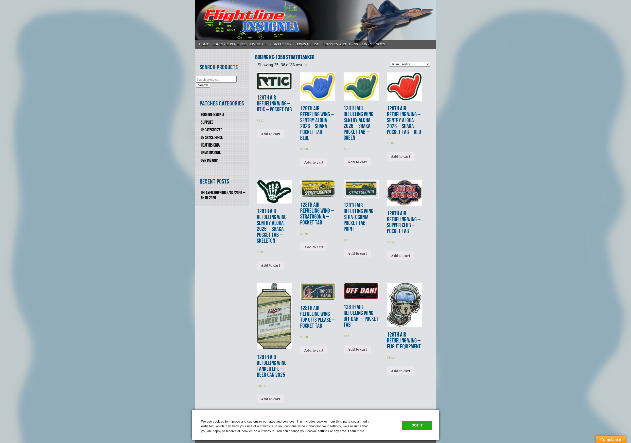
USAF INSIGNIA (210, 145)
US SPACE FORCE (212, 137)
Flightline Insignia (315, 24)
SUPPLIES (207, 122)
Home (204, 44)
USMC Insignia (211, 152)
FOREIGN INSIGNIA (212, 114)
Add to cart (270, 133)
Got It (417, 425)
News (380, 44)
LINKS (367, 44)
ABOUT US (258, 44)
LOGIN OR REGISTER (229, 44)
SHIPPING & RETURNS (340, 44)
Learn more (356, 431)
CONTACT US (280, 44)
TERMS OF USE (307, 44)
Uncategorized (211, 130)
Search (203, 85)
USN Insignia (209, 160)
